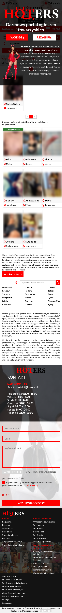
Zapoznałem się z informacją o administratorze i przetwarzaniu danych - (27, 483)
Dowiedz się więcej (30, 611)
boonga (5, 599)
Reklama (6, 525)
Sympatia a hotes (10, 535)
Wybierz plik (12, 472)
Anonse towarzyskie (42, 518)
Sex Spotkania (39, 538)
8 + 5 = (6, 494)
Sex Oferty (38, 535)
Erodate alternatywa (11, 586)
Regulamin (7, 521)
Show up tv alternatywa (13, 589)
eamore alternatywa (42, 569)
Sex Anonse (38, 531)
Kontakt (6, 518)
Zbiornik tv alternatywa (12, 596)
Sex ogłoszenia (40, 566)
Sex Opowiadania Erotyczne (14, 583)
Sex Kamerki (38, 525)
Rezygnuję (44, 37)
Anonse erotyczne (41, 563)
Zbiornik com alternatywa (13, 593)
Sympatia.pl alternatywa (13, 545)
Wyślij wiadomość (31, 503)
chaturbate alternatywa (44, 573)
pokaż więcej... (33, 485)
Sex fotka (37, 548)
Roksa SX (6, 538)
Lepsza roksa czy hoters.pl (45, 545)
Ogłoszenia (7, 528)
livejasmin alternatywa (12, 541)
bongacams (7, 603)
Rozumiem (45, 611)
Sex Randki (7, 531)
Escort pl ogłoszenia (42, 541)
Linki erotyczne (9, 576)
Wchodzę (17, 37)
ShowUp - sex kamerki (12, 579)
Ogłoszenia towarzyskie (44, 521)
